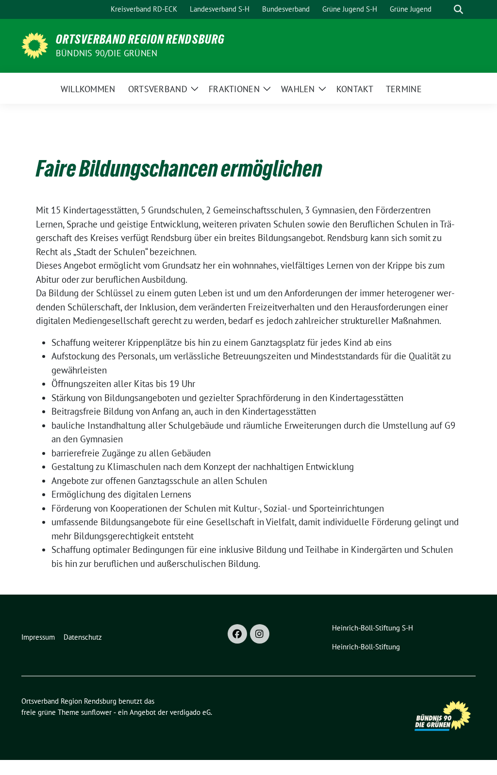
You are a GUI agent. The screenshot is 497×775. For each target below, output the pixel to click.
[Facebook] (237, 634)
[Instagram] (259, 634)
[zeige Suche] (458, 9)
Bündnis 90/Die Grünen (106, 53)
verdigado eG (190, 712)
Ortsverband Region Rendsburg (140, 39)
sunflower (96, 712)
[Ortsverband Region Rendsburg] (34, 44)
